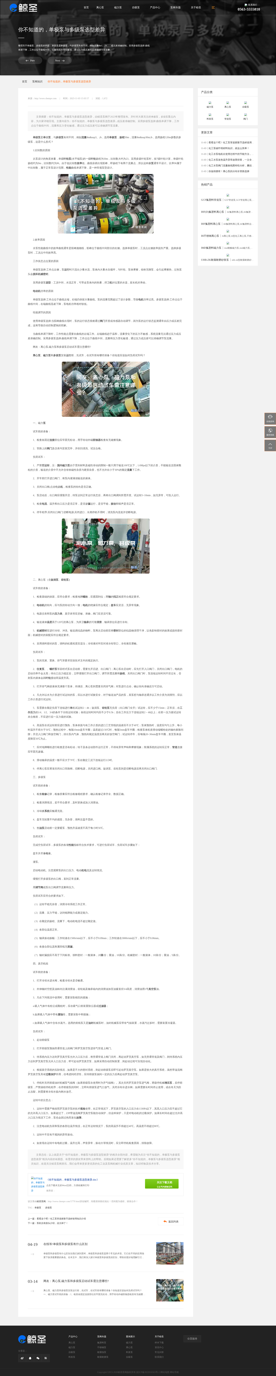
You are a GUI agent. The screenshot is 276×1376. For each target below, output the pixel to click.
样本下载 (159, 1342)
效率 (79, 163)
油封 (90, 1023)
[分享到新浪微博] (174, 98)
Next (60, 60)
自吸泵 (136, 7)
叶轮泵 (67, 158)
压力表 (58, 613)
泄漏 (70, 946)
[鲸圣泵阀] (23, 7)
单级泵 (37, 137)
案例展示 (130, 1336)
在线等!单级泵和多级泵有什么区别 (65, 1244)
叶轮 (93, 158)
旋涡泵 (54, 579)
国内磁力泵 (63, 465)
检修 (44, 794)
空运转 (46, 465)
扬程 (122, 137)
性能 (68, 167)
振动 (113, 503)
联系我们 (159, 1357)
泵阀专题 (175, 7)
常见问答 (159, 1352)
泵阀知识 (37, 81)
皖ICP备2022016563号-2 (148, 1372)
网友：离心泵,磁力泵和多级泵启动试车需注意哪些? (62, 346)
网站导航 (174, 1372)
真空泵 (152, 989)
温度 (49, 622)
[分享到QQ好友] (181, 98)
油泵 (41, 828)
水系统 (46, 811)
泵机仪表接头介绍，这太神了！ (52, 1223)
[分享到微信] (168, 98)
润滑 (99, 622)
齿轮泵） (66, 579)
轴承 (86, 622)
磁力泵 (118, 7)
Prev (30, 60)
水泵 (151, 163)
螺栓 (85, 596)
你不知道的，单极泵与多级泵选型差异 (69, 81)
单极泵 (30, 45)
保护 (53, 1074)
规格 (82, 1108)
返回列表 (171, 1221)
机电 (84, 870)
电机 (140, 299)
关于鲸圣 (196, 7)
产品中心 (155, 7)
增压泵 (168, 1082)
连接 (52, 440)
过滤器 (102, 1006)
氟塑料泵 (101, 1342)
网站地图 (164, 1372)
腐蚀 (60, 1014)
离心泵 (100, 7)
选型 (48, 282)
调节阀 (39, 887)
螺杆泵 (53, 669)
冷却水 (47, 853)
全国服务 (192, 1338)
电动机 (37, 291)
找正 (116, 596)
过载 (48, 1074)
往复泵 (40, 669)
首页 (86, 7)
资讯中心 (159, 1347)
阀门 (102, 321)
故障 (78, 1117)
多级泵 (39, 45)
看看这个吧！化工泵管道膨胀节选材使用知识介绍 (61, 1218)
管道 (174, 747)
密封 (116, 630)
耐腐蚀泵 (101, 1352)
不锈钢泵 (101, 1347)
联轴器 (97, 440)
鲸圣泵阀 (41, 1201)
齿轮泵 (106, 707)
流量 (84, 137)
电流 (44, 503)
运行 (66, 269)
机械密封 (43, 274)
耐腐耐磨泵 (102, 1357)
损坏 (35, 274)
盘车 (113, 605)
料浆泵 (72, 1357)
